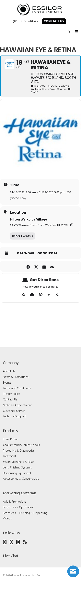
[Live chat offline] (73, 571)
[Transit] (41, 295)
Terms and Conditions (17, 388)
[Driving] (32, 295)
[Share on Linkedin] (43, 266)
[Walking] (49, 295)
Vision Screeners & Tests (18, 462)
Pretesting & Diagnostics (19, 450)
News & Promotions (16, 377)
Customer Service (14, 411)
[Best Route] (23, 295)
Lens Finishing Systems (17, 467)
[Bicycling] (57, 295)
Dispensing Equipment (17, 473)
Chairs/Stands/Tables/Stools (21, 445)
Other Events (21, 236)
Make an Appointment (17, 405)
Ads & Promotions (14, 501)
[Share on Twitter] (36, 266)
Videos (7, 518)
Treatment (9, 456)
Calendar (25, 253)
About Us (9, 371)
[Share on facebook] (28, 266)
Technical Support (14, 416)
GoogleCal (47, 253)
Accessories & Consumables (21, 479)
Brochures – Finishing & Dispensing (25, 513)
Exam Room (10, 439)
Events (7, 382)
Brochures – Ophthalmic (18, 507)
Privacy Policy (11, 394)
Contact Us (54, 21)
